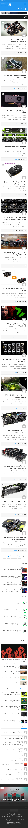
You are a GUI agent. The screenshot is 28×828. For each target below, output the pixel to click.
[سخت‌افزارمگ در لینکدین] (8, 823)
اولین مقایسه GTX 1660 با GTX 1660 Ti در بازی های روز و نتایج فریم (14, 432)
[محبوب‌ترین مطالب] (7, 688)
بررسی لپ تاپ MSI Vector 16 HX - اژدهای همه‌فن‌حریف (12, 631)
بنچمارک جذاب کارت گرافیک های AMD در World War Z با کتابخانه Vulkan (15, 325)
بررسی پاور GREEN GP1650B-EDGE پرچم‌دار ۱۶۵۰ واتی (12, 570)
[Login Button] (18, 8)
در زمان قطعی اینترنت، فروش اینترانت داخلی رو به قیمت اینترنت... (12, 750)
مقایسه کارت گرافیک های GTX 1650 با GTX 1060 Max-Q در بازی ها (14, 254)
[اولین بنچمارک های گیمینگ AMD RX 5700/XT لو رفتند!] (14, 99)
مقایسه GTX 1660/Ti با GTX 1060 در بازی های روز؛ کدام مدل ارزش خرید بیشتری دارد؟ (15, 218)
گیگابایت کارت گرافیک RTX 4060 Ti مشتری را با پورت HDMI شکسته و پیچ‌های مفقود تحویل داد (11, 583)
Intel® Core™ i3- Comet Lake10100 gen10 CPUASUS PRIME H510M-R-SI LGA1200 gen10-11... (12, 744)
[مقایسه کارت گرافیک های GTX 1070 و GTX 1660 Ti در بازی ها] (14, 135)
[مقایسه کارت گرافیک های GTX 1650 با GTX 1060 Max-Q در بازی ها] (14, 241)
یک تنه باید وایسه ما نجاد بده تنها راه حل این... (14, 769)
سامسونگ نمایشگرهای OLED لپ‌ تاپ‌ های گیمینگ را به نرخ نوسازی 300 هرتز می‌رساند (11, 576)
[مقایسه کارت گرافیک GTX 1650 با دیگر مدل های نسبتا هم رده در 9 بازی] (14, 170)
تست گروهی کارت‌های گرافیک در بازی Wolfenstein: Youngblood (16, 41)
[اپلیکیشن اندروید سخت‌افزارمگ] (18, 823)
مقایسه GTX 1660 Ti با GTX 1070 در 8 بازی (14, 502)
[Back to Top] (14, 810)
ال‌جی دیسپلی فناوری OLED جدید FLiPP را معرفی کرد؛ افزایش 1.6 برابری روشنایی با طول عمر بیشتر (11, 590)
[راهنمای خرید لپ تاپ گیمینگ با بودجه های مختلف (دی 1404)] (14, 794)
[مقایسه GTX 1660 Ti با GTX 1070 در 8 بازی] (14, 490)
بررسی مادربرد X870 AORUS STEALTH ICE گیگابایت (12, 617)
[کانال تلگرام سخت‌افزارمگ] (16, 823)
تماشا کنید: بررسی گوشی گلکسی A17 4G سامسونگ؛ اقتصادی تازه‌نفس (13, 624)
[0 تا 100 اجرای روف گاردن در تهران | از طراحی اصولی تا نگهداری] (23, 672)
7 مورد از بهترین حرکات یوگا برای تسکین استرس (11, 677)
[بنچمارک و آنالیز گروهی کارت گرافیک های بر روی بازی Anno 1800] (14, 348)
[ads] (14, 13)
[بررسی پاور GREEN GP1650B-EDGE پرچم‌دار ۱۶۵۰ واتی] (24, 570)
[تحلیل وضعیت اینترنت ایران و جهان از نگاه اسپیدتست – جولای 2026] (24, 701)
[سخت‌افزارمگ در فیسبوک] (12, 823)
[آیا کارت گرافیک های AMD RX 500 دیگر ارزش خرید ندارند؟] (14, 277)
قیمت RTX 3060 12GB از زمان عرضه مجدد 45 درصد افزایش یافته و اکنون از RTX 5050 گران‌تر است (11, 694)
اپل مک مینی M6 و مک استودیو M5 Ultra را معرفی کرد (12, 714)
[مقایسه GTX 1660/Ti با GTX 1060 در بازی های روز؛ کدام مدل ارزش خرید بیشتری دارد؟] (14, 206)
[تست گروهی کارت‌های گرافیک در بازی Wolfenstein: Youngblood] (14, 28)
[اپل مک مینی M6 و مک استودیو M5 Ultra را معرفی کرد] (24, 714)
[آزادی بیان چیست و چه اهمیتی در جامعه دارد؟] (23, 683)
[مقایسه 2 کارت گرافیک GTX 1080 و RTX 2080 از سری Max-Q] (14, 384)
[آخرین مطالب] (20, 688)
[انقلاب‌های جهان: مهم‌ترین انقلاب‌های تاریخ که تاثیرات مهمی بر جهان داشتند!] (14, 651)
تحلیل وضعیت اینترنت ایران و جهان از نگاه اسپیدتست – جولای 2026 (13, 701)
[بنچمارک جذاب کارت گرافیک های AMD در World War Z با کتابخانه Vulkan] (14, 313)
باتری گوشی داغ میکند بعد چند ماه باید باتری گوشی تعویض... (13, 733)
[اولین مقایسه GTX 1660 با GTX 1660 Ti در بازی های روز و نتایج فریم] (14, 419)
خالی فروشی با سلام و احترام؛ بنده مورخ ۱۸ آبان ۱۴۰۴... (12, 738)
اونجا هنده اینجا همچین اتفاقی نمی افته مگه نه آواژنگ (12, 765)
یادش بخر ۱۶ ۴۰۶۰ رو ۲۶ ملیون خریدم (16, 760)
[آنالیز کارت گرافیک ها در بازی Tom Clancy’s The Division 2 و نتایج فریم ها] (14, 455)
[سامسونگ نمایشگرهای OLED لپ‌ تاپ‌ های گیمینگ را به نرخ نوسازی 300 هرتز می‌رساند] (24, 577)
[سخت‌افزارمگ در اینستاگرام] (14, 823)
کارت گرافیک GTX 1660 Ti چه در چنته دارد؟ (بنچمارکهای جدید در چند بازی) (15, 538)
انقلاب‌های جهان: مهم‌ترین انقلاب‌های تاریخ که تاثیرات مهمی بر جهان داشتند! (14, 660)
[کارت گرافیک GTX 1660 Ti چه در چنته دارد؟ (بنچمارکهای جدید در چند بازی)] (14, 526)
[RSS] (20, 823)
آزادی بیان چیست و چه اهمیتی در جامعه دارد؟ (11, 683)
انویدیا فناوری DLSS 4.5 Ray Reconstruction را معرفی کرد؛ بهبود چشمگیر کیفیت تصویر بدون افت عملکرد (11, 708)
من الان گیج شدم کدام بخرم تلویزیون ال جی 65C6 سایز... (13, 774)
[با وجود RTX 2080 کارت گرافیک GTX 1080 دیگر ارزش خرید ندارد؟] (14, 64)
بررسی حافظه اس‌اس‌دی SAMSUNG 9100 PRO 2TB (11, 610)
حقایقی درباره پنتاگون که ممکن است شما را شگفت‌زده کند (11, 667)
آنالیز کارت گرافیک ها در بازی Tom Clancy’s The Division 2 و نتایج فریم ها (14, 467)
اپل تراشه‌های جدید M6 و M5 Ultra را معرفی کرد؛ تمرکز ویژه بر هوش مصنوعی (11, 721)
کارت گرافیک (16, 52)
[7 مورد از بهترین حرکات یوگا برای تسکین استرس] (23, 678)
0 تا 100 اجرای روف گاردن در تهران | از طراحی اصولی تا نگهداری (11, 672)
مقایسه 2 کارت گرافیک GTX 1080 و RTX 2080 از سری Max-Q (15, 396)
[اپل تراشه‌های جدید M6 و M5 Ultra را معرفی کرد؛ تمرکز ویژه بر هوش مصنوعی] (24, 721)
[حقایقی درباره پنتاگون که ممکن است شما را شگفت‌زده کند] (23, 667)
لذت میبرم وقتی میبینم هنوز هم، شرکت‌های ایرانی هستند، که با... (12, 780)
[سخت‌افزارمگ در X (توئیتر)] (10, 823)
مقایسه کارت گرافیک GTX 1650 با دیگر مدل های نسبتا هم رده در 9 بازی (15, 183)
